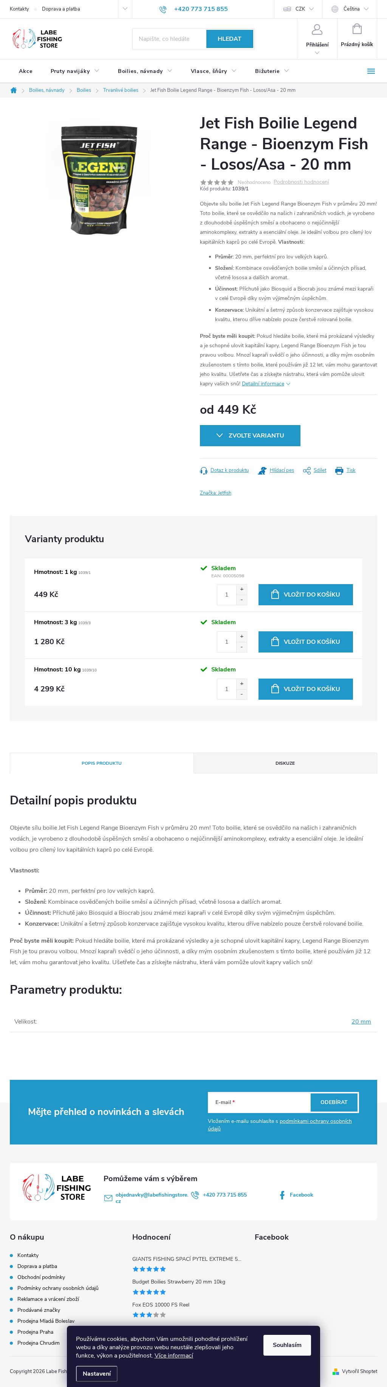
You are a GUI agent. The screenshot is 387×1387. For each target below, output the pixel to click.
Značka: (215, 493)
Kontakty (19, 9)
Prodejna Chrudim (38, 1343)
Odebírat (334, 1102)
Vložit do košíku (312, 595)
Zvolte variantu (256, 435)
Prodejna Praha (35, 1332)
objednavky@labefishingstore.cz (152, 1198)
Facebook (301, 1194)
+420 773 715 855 (225, 1194)
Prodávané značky (38, 1310)
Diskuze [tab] (285, 763)
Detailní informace (263, 383)
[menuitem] (26, 71)
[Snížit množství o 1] (241, 600)
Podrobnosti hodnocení (301, 182)
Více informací (174, 1355)
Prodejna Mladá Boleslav (45, 1321)
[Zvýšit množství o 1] (241, 589)
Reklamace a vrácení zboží (48, 1299)
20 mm (361, 1021)
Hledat (229, 39)
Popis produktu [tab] (102, 763)
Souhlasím (287, 1345)
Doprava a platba (61, 9)
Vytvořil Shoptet (359, 1371)
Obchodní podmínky (41, 1277)
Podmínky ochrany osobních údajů (58, 1288)
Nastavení (97, 1374)
